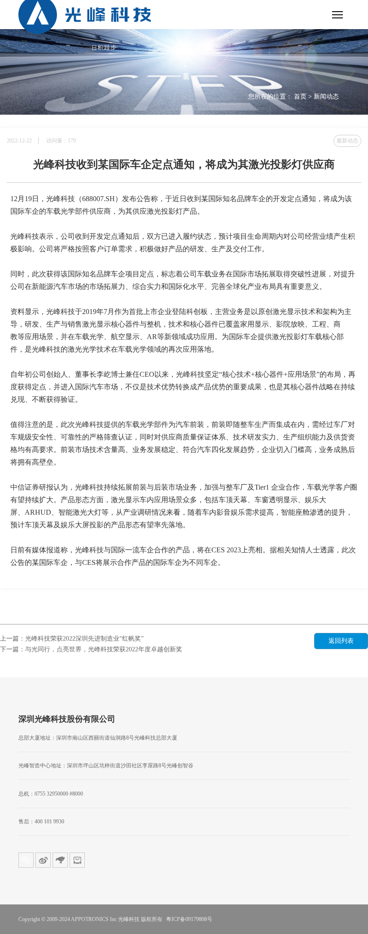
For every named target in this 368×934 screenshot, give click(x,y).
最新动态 (347, 141)
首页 (300, 96)
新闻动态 (326, 96)
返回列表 (341, 640)
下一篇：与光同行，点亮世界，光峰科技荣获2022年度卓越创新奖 (91, 649)
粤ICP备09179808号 (189, 919)
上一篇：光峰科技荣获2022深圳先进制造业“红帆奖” (72, 638)
